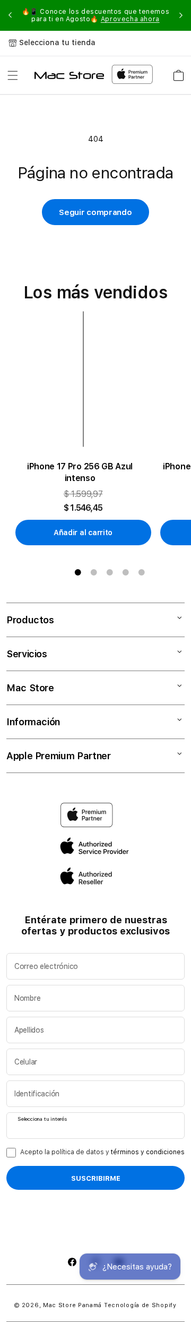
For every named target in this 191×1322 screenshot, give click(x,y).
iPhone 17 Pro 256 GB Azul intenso (80, 472)
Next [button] (181, 15)
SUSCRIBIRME (95, 1178)
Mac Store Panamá (72, 1305)
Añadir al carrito (83, 532)
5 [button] (141, 572)
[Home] (69, 75)
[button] (12, 75)
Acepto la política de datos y (102, 1152)
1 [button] (78, 572)
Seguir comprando (95, 212)
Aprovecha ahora (130, 19)
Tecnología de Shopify (140, 1305)
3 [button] (110, 572)
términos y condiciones (148, 1152)
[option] (87, 428)
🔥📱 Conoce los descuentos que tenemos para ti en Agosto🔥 (96, 15)
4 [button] (125, 572)
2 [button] (94, 572)
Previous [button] (10, 15)
